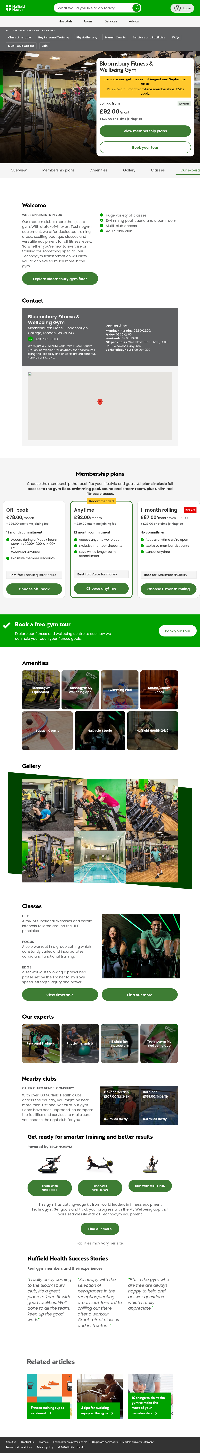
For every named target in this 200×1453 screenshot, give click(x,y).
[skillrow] (50, 1164)
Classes (158, 170)
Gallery (129, 170)
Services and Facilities (149, 37)
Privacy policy (45, 1447)
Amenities (98, 170)
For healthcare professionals (70, 1442)
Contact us (28, 1442)
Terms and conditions (19, 1447)
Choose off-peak (34, 589)
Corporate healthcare (105, 1442)
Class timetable (19, 37)
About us (11, 1442)
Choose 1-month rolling (168, 589)
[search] (97, 7)
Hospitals (65, 21)
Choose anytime (101, 588)
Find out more (139, 994)
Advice (134, 21)
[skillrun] (150, 1164)
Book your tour (145, 147)
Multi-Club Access (21, 46)
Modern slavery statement (138, 1442)
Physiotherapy (86, 37)
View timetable (60, 994)
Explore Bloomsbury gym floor (60, 278)
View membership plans (145, 131)
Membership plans (58, 170)
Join (45, 46)
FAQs (176, 37)
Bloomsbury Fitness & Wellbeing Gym (31, 30)
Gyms (88, 21)
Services (111, 21)
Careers (44, 1442)
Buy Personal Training (53, 37)
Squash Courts (115, 37)
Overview (19, 170)
